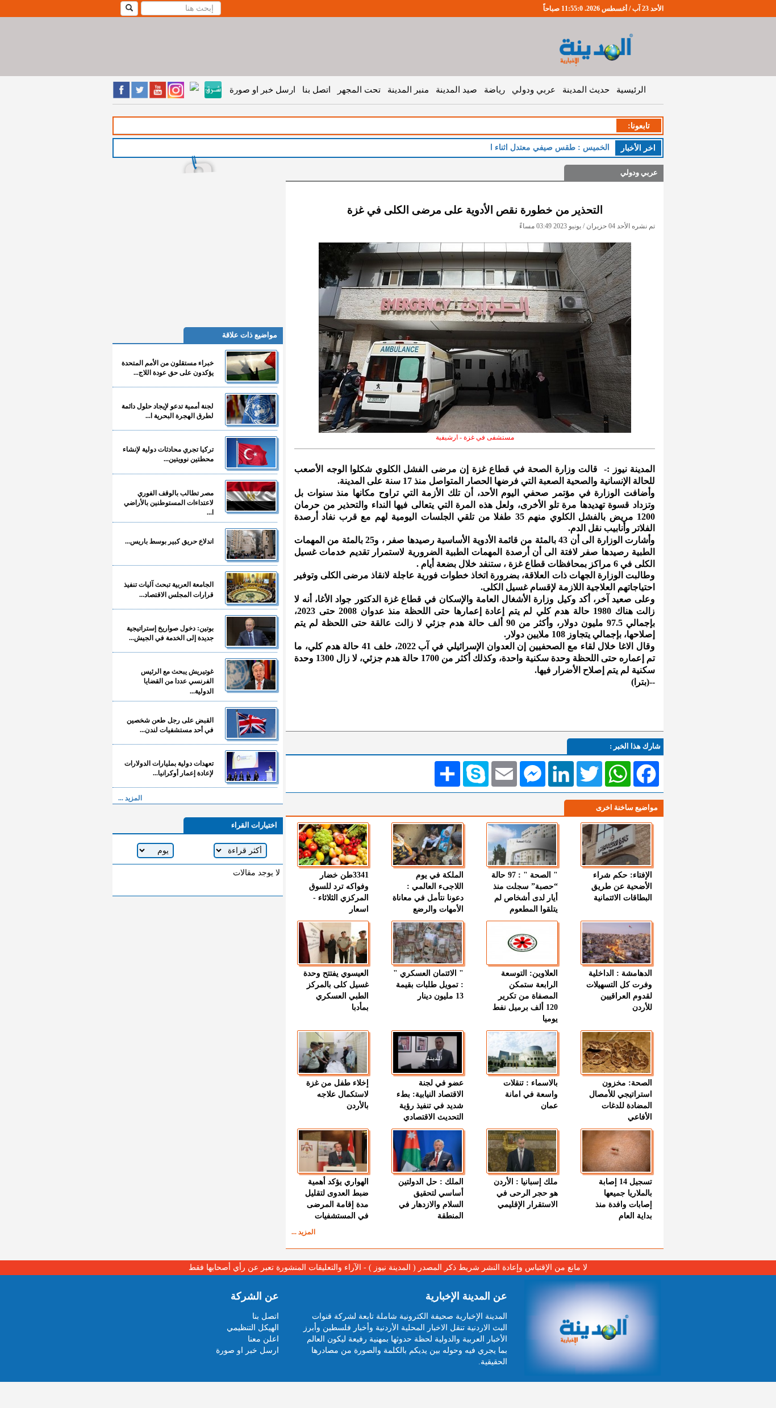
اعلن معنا (263, 1339)
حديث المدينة (586, 89)
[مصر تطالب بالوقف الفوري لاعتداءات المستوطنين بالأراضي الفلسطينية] (251, 496)
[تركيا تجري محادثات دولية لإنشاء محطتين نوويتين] (251, 452)
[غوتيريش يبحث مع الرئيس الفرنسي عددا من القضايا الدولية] (251, 674)
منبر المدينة (408, 89)
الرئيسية (631, 89)
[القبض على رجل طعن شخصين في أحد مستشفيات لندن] (251, 723)
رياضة (494, 89)
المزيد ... (303, 1232)
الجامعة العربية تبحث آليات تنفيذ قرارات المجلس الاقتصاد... (169, 589)
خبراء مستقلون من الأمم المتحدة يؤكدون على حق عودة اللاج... (168, 368)
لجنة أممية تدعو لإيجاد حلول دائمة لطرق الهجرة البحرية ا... (168, 411)
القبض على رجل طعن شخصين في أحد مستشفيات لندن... (170, 725)
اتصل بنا (316, 89)
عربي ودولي (534, 89)
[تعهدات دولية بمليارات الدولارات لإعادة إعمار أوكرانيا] (251, 766)
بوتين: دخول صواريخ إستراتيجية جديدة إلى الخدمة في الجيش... (170, 633)
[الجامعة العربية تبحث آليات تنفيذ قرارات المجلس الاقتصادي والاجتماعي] (251, 587)
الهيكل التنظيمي (253, 1327)
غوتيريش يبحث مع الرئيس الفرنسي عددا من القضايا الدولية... (177, 681)
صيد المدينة (456, 89)
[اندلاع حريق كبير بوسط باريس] (251, 544)
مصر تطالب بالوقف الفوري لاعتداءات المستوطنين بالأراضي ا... (169, 502)
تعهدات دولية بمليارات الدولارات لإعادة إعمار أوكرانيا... (169, 768)
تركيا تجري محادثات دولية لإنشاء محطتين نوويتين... (168, 454)
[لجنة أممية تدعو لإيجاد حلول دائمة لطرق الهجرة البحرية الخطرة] (251, 409)
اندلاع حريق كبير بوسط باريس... (169, 541)
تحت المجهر (359, 89)
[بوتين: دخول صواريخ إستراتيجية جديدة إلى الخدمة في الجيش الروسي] (251, 631)
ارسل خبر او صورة (262, 89)
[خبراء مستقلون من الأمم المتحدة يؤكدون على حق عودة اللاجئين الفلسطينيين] (251, 366)
